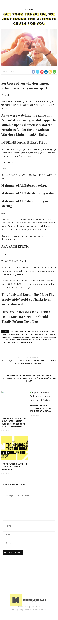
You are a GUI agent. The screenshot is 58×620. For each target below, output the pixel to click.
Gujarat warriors (16, 334)
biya (3, 72)
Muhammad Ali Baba (20, 337)
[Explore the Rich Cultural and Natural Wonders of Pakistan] (43, 396)
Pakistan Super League (20, 340)
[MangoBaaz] (29, 600)
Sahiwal (15, 342)
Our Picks (29, 10)
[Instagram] (32, 610)
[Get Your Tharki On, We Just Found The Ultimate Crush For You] (29, 47)
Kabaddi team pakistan (36, 334)
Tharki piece (26, 342)
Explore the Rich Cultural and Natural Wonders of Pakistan (41, 408)
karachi (52, 334)
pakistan (35, 337)
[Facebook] (19, 610)
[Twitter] (26, 610)
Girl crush (33, 332)
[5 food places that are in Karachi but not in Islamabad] (14, 448)
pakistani (37, 340)
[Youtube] (38, 610)
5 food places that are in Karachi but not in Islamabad (14, 467)
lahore (6, 337)
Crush (23, 332)
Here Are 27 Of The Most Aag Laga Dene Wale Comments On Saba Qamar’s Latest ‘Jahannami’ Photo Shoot (29, 378)
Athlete (14, 332)
